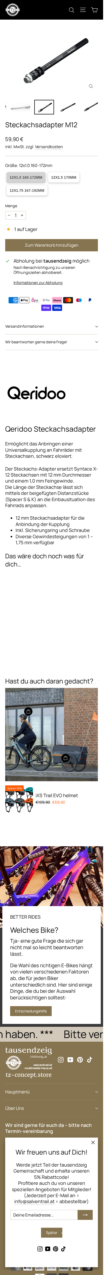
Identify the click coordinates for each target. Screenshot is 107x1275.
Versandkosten (49, 146)
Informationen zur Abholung (38, 282)
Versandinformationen (24, 326)
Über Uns (14, 1108)
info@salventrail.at (34, 1201)
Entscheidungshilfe (31, 1011)
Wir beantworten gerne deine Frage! (36, 341)
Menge (11, 206)
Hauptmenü (17, 1092)
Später (51, 1232)
